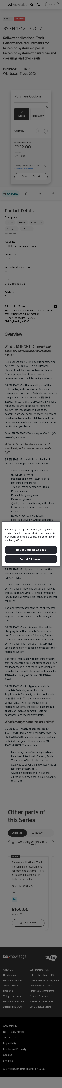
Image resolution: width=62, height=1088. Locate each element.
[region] (31, 544)
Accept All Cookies (31, 559)
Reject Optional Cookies (31, 550)
